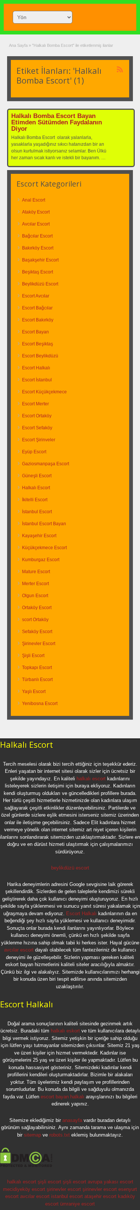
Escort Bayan (35, 332)
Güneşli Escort (37, 475)
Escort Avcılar (35, 296)
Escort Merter (35, 403)
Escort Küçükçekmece (44, 391)
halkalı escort (91, 778)
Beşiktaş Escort (37, 272)
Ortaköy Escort (37, 607)
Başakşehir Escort (40, 260)
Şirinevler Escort (38, 643)
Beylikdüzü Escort (40, 284)
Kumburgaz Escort (40, 559)
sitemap (32, 1135)
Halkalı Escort (36, 487)
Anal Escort (33, 200)
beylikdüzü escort (70, 868)
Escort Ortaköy (37, 415)
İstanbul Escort (37, 511)
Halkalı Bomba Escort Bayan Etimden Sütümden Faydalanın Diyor (56, 122)
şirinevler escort (64, 1189)
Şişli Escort (33, 655)
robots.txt (59, 1135)
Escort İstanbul (37, 379)
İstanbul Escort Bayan (44, 523)
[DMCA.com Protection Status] (26, 1165)
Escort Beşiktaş (37, 344)
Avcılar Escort (36, 224)
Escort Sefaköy (37, 427)
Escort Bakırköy (37, 320)
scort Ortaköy (35, 619)
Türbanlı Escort (37, 679)
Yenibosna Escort (39, 703)
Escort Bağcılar (37, 308)
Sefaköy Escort (37, 631)
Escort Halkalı (36, 367)
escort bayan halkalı (62, 1096)
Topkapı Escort (37, 667)
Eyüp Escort (34, 451)
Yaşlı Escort (34, 691)
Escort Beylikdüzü (40, 356)
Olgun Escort (35, 595)
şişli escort (49, 1182)
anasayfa (72, 1120)
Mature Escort (36, 571)
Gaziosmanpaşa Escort (45, 463)
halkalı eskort (65, 1031)
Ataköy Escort (36, 212)
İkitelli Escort (34, 499)
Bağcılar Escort (37, 236)
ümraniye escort (77, 1204)
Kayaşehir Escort (39, 535)
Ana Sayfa (18, 45)
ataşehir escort (100, 1196)
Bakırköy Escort (37, 248)
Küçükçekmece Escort (44, 547)
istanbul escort (67, 1196)
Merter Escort (35, 583)
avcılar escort (19, 950)
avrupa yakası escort (110, 1182)
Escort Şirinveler (38, 439)
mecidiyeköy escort (24, 1189)
